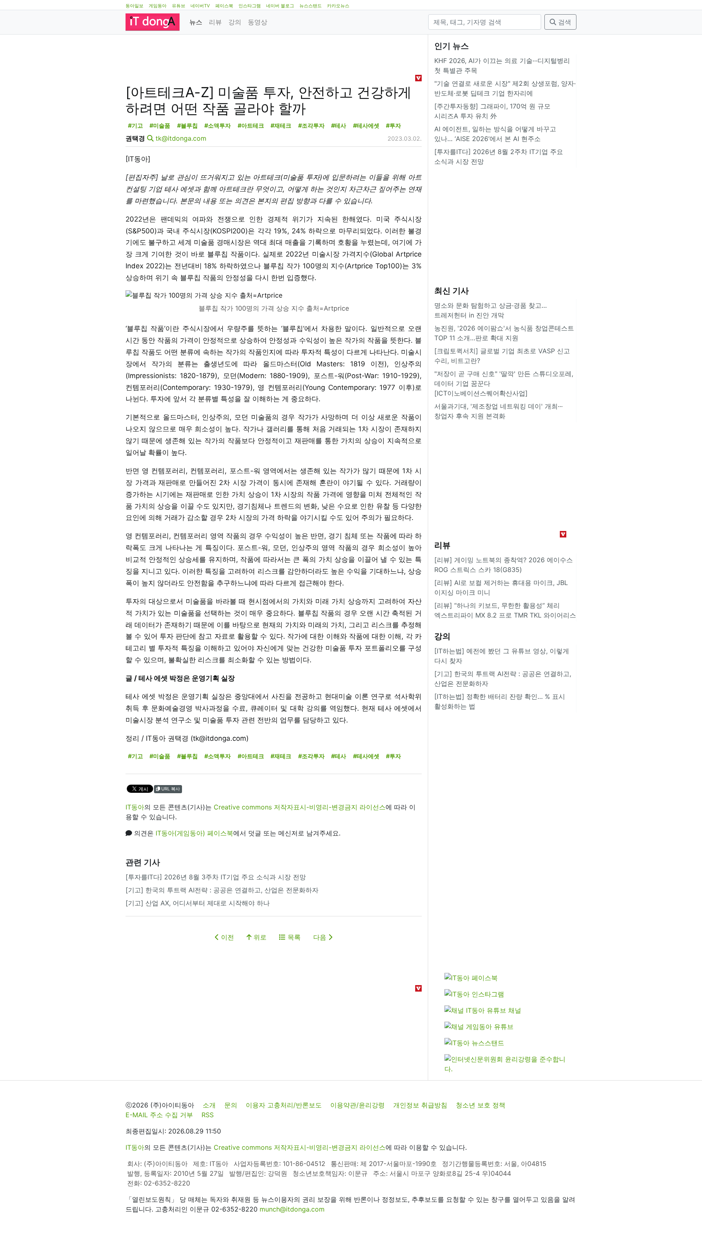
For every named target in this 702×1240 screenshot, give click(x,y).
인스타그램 (249, 6)
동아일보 (134, 6)
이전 (226, 937)
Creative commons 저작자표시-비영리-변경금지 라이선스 (300, 807)
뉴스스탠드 (310, 6)
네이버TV (200, 6)
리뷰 (215, 22)
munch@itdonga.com (292, 1209)
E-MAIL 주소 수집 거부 (159, 1115)
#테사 (338, 125)
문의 (230, 1105)
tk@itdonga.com (181, 138)
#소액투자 (217, 125)
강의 (234, 22)
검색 (563, 22)
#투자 (393, 125)
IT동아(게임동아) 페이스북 (194, 833)
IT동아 (135, 807)
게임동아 (158, 6)
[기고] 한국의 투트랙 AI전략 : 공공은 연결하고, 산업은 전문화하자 (222, 890)
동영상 (257, 22)
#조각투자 (311, 125)
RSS (208, 1115)
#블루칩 (187, 125)
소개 (209, 1105)
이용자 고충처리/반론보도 (284, 1105)
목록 (293, 937)
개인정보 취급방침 (420, 1105)
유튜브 (178, 6)
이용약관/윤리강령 (357, 1105)
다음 (320, 937)
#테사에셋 (366, 125)
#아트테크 (251, 125)
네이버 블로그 (280, 6)
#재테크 (281, 125)
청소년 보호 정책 (480, 1105)
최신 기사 (451, 291)
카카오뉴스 (338, 6)
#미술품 (160, 125)
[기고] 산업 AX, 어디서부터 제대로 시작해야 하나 (198, 903)
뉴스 (195, 22)
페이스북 (224, 6)
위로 (258, 937)
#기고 (135, 125)
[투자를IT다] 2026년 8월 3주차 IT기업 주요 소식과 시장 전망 (216, 877)
